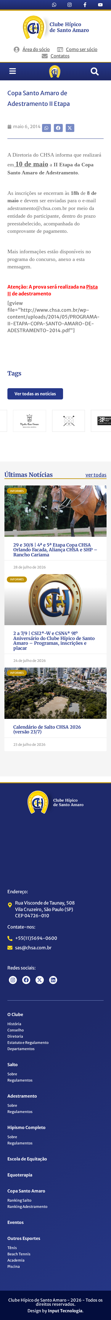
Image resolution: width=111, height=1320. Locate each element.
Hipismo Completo (26, 1127)
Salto (12, 1064)
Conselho (15, 1030)
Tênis (12, 1248)
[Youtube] (100, 4)
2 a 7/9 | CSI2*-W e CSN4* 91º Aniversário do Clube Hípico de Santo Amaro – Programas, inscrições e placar (54, 640)
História (14, 1024)
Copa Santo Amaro (26, 1191)
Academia (16, 1260)
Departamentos (21, 1049)
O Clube (15, 1014)
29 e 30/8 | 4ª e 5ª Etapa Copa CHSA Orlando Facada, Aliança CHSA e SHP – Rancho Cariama (55, 550)
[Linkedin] (53, 980)
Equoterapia (19, 1175)
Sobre (12, 1074)
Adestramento (22, 1096)
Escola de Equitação (27, 1159)
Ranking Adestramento (27, 1206)
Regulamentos (20, 1080)
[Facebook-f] (85, 4)
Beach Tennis (18, 1254)
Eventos (15, 1222)
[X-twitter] (40, 980)
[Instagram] (69, 4)
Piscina (13, 1266)
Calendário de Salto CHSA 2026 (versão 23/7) (47, 729)
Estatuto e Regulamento (28, 1042)
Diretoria (15, 1036)
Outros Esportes (23, 1238)
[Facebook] (26, 980)
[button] (94, 71)
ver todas (96, 475)
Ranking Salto (19, 1200)
